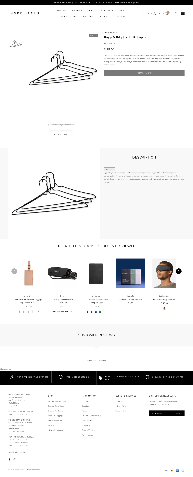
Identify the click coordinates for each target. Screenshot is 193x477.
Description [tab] (109, 169)
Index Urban (28, 296)
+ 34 (105, 312)
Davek (62, 296)
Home (89, 360)
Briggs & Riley (111, 32)
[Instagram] (15, 460)
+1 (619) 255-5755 (16, 406)
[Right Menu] (183, 13)
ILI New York (96, 296)
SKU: (106, 43)
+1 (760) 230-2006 (16, 431)
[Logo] (29, 14)
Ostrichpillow (164, 296)
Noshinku (130, 296)
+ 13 (37, 312)
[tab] (76, 246)
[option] (63, 68)
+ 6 (71, 312)
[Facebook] (9, 460)
